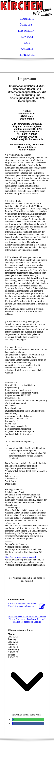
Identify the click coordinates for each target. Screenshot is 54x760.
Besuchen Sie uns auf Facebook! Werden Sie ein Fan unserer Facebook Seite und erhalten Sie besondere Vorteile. (27, 619)
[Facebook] (12, 723)
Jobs (27, 42)
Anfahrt (27, 48)
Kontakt (27, 36)
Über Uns (26, 24)
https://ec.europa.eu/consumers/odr (20, 557)
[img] (27, 8)
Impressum (27, 54)
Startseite (26, 18)
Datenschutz (35, 755)
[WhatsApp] (13, 719)
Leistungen (26, 30)
